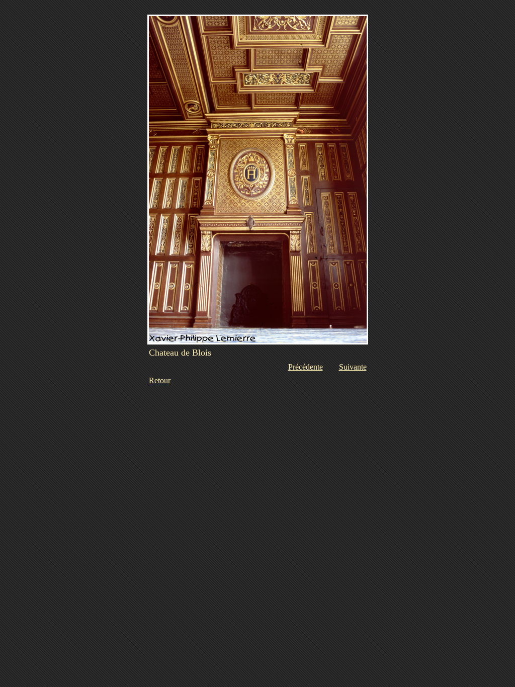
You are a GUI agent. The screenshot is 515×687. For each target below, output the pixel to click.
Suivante (353, 367)
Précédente (305, 367)
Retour (159, 380)
